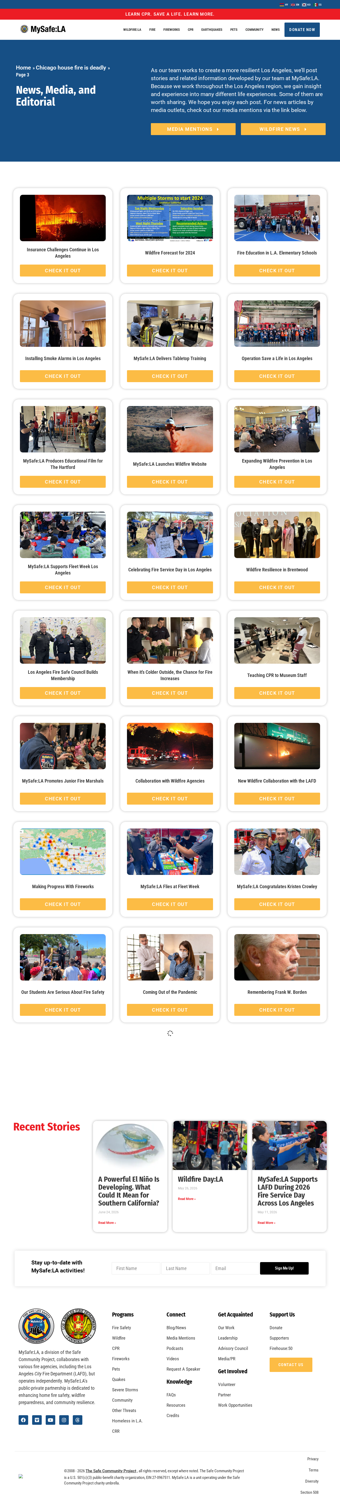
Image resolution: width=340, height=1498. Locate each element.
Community (254, 30)
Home (23, 67)
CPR (190, 30)
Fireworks (171, 30)
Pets (233, 30)
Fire (152, 30)
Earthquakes (211, 30)
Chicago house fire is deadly (71, 67)
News (275, 30)
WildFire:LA (132, 30)
